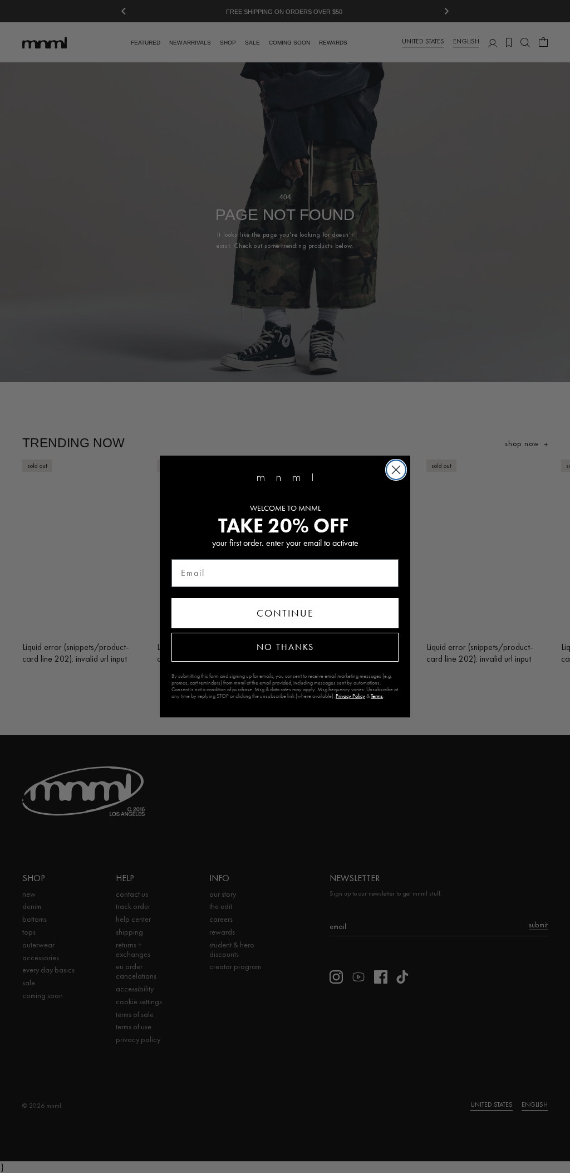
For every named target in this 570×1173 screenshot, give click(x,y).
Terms (377, 696)
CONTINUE (285, 613)
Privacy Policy (350, 696)
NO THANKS (285, 647)
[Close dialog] (396, 470)
